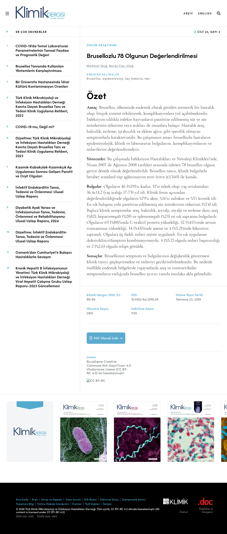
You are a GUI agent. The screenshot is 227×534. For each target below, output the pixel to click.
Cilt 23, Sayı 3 (208, 32)
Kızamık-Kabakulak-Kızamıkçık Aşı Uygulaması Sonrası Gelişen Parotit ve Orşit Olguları (44, 171)
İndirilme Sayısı (142, 309)
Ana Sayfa (22, 499)
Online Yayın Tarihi (189, 295)
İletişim (107, 504)
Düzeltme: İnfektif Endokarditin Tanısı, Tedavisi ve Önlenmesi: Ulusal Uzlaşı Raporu (41, 236)
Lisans (91, 357)
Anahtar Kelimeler (103, 74)
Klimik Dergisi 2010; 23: (104, 295)
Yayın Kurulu (73, 499)
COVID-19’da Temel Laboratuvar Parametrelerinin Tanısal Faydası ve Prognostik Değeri (42, 50)
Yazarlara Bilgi (25, 504)
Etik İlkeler (90, 499)
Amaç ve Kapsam (51, 499)
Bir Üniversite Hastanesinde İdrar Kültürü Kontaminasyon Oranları (42, 84)
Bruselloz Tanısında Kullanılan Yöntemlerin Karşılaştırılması (40, 68)
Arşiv (188, 13)
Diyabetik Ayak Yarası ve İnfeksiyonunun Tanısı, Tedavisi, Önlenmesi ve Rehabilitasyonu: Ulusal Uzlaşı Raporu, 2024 (41, 214)
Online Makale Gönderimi (53, 504)
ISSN (19, 516)
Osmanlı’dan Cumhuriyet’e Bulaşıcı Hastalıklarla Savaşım (44, 254)
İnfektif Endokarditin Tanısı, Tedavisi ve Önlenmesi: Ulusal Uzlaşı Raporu (39, 191)
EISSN (40, 516)
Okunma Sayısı (98, 309)
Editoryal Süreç (109, 499)
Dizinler (77, 504)
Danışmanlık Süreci (134, 499)
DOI (134, 295)
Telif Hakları (92, 504)
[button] (218, 13)
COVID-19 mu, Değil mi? (35, 126)
